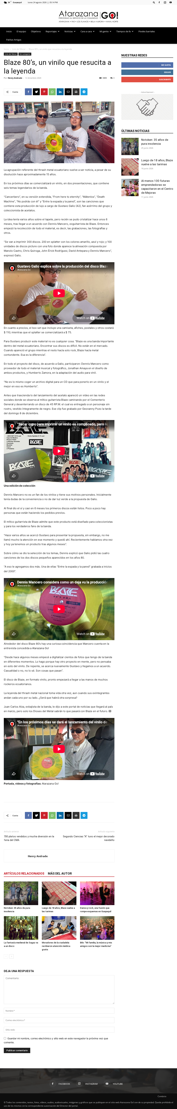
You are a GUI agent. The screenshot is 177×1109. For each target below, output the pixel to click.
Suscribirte (165, 79)
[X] (36, 91)
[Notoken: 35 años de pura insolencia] (21, 893)
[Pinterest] (44, 91)
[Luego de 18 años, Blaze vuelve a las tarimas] (59, 893)
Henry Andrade (15, 78)
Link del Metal (18, 49)
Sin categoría (25, 54)
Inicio (9, 31)
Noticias (68, 31)
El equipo (21, 31)
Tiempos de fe (123, 31)
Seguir (167, 72)
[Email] (68, 91)
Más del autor (60, 873)
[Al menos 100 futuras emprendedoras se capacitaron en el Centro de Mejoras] (130, 187)
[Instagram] (164, 2)
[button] (154, 2)
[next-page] (11, 956)
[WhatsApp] (52, 91)
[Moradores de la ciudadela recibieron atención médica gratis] (59, 928)
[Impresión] (76, 91)
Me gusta (166, 65)
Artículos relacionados (24, 873)
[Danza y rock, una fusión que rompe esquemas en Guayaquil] (97, 893)
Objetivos (36, 31)
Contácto (162, 1096)
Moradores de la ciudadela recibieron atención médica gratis (56, 946)
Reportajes (51, 31)
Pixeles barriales (146, 31)
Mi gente (104, 31)
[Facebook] (159, 2)
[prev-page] (6, 956)
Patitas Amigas (13, 39)
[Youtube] (170, 2)
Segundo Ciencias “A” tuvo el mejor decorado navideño (88, 838)
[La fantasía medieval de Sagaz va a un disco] (21, 928)
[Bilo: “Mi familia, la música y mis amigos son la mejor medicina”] (97, 928)
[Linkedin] (60, 91)
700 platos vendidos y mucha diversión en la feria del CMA (29, 838)
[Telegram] (84, 91)
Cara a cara (86, 31)
